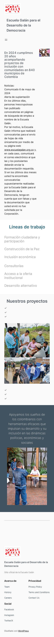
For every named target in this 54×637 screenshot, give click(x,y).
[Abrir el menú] (6, 40)
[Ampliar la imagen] (45, 52)
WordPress (23, 631)
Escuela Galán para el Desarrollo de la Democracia (23, 25)
